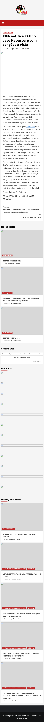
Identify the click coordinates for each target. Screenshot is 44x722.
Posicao (4, 354)
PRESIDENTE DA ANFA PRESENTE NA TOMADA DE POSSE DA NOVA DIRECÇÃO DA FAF (21, 209)
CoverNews (36, 715)
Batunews (30, 126)
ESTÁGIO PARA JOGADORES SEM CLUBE (14, 568)
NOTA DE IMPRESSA (8, 529)
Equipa (11, 354)
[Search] (40, 24)
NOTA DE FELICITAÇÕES (11, 338)
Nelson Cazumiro (22, 48)
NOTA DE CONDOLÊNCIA (32, 216)
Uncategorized (7, 32)
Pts (40, 354)
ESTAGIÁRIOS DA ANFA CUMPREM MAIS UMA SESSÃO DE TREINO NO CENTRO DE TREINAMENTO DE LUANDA (22, 695)
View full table (37, 361)
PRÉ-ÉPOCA (30, 568)
